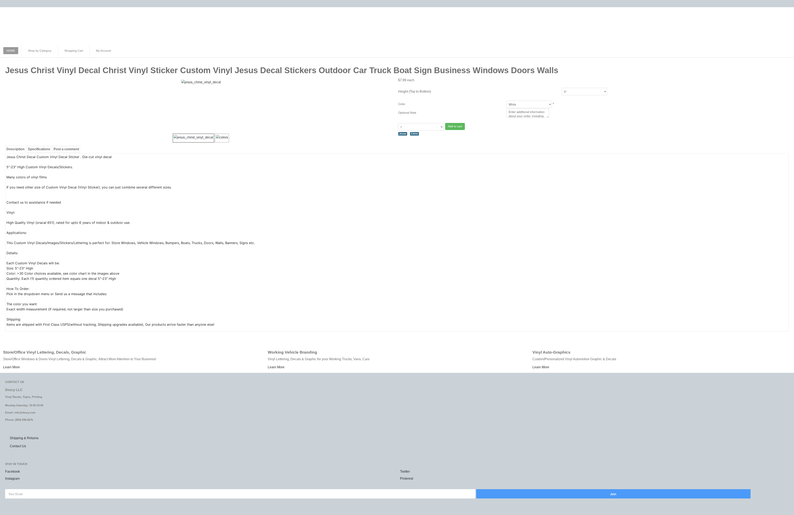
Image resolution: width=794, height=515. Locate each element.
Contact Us (18, 446)
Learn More (11, 367)
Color (401, 104)
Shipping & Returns (24, 438)
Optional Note (407, 112)
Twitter (405, 471)
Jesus (402, 133)
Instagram (12, 478)
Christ (414, 133)
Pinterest (406, 478)
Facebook (12, 471)
